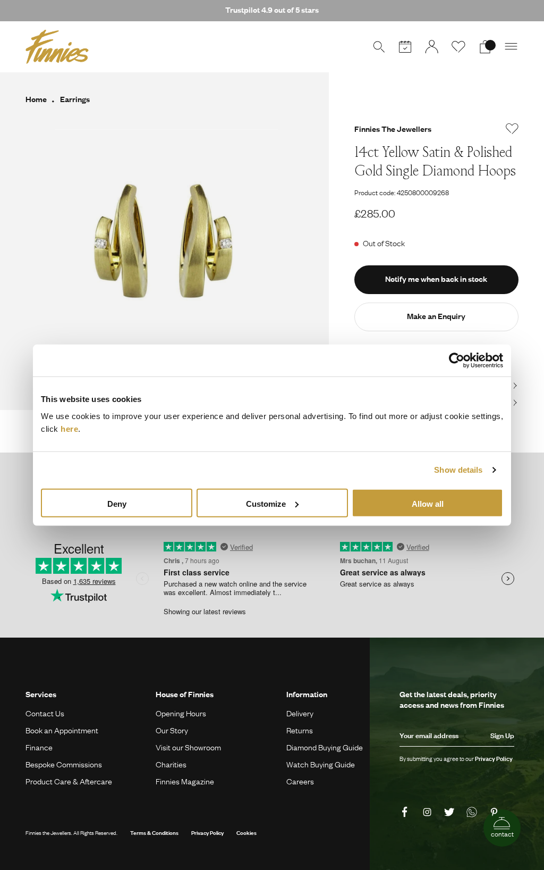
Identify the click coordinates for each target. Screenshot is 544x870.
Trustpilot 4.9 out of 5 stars (272, 9)
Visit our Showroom (188, 747)
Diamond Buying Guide (324, 747)
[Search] (379, 47)
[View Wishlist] (458, 47)
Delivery (299, 713)
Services (41, 694)
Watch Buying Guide (320, 764)
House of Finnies (185, 694)
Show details (458, 469)
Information (306, 694)
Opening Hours (181, 713)
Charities (171, 764)
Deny (116, 503)
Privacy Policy (207, 832)
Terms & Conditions (154, 832)
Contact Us (45, 713)
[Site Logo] (57, 46)
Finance (39, 747)
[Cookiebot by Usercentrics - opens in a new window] (456, 361)
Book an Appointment (62, 730)
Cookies (246, 832)
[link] (406, 812)
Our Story (172, 730)
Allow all (428, 503)
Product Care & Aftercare (69, 781)
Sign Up (502, 735)
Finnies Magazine (185, 781)
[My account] (432, 47)
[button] (511, 47)
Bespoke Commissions (64, 764)
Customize (266, 503)
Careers (300, 781)
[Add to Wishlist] (512, 128)
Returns (299, 730)
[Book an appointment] (405, 47)
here (69, 428)
